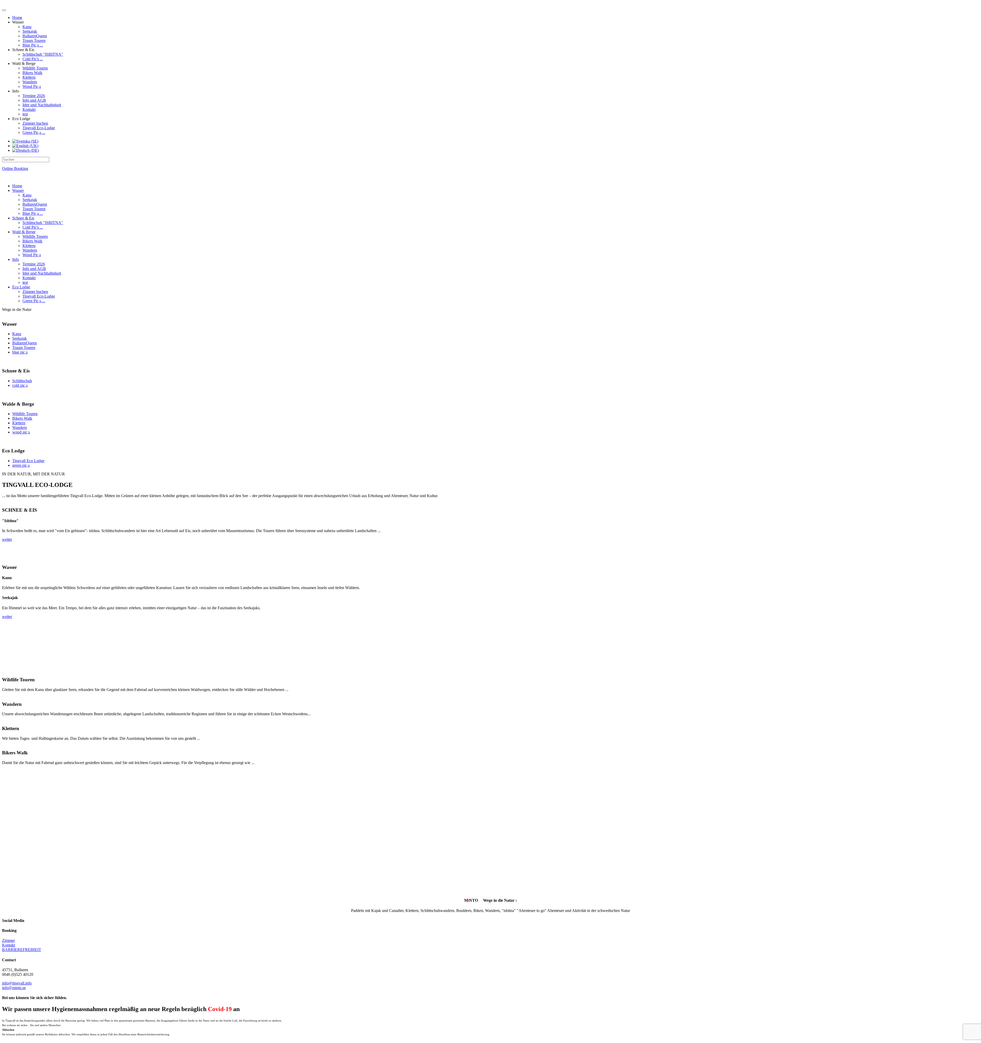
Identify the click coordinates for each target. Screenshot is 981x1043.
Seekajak (29, 31)
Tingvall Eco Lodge (28, 461)
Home (17, 17)
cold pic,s (20, 385)
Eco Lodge (21, 287)
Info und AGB (34, 100)
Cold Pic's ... (32, 59)
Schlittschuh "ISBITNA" (42, 54)
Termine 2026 (33, 95)
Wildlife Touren (35, 68)
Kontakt (29, 109)
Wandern (29, 82)
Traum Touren (33, 40)
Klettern (29, 77)
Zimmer (8, 940)
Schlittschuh (22, 381)
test (25, 114)
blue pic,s (20, 352)
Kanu (26, 27)
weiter (7, 539)
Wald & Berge (24, 232)
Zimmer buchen (35, 123)
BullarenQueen (34, 36)
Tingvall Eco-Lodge (38, 128)
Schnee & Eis (23, 218)
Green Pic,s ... (33, 132)
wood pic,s (21, 432)
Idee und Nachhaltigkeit (41, 105)
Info (15, 259)
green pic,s (21, 465)
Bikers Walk (32, 73)
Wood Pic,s (31, 86)
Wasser (18, 190)
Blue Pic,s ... (32, 45)
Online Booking (15, 168)
